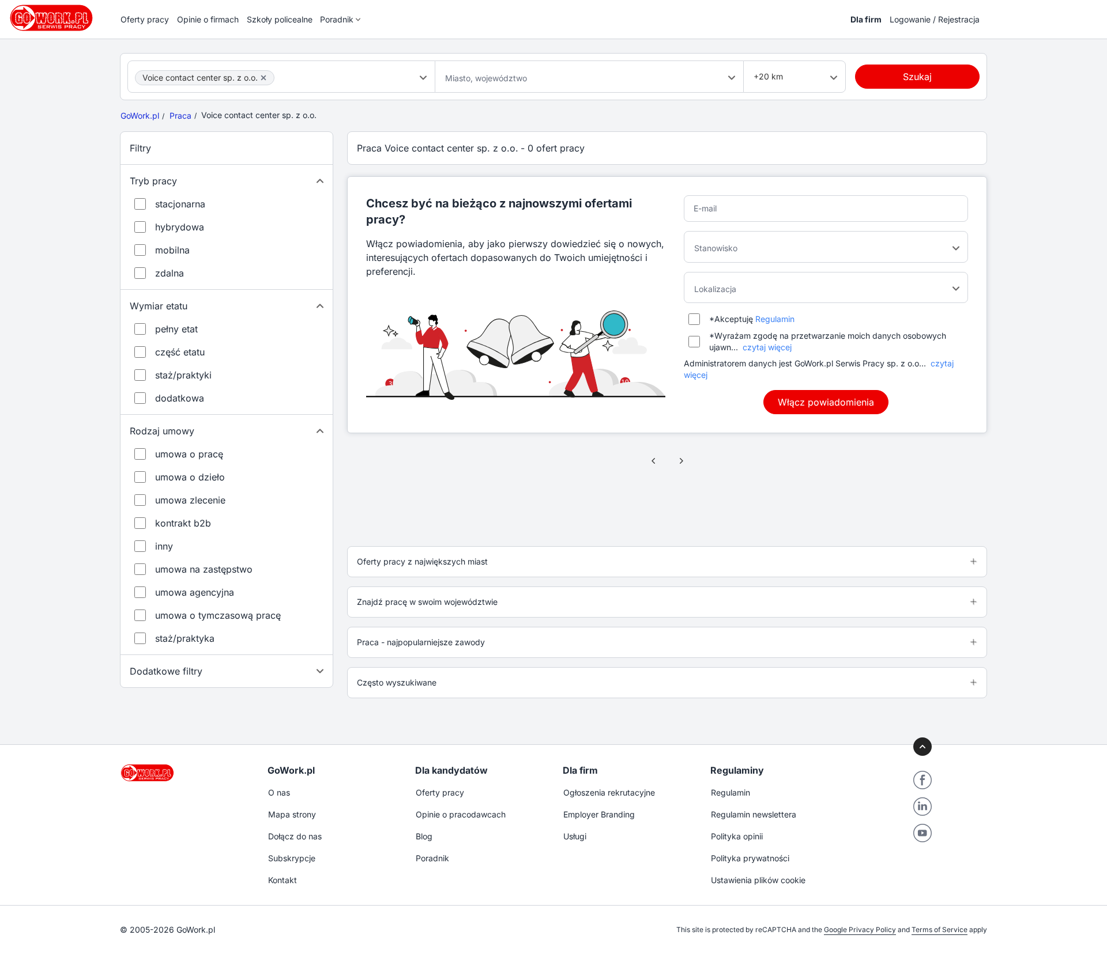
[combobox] (281, 76)
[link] (653, 460)
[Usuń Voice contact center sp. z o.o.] (263, 77)
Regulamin (775, 319)
